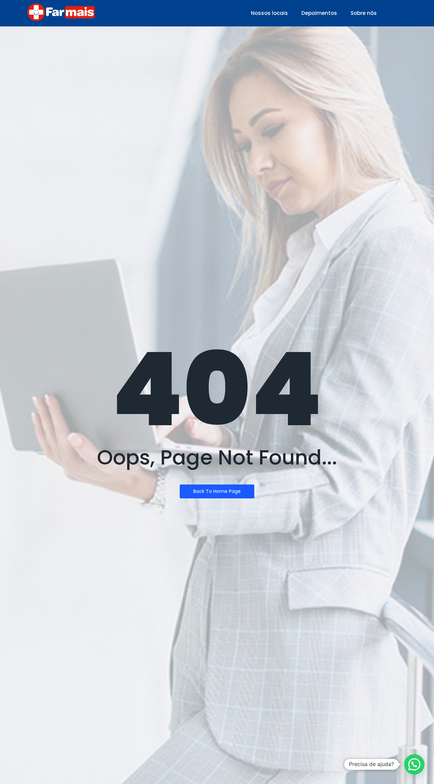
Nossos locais (269, 13)
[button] (414, 764)
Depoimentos (319, 13)
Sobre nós (364, 13)
